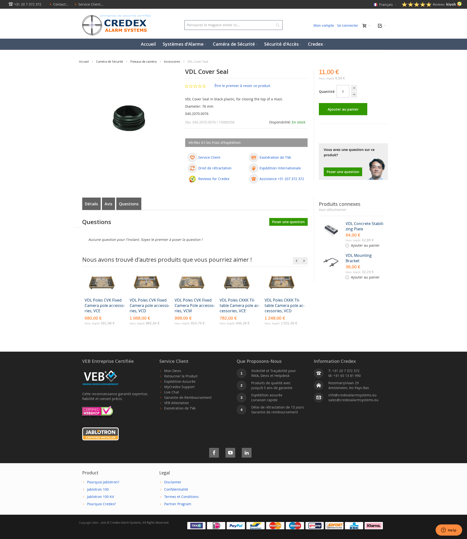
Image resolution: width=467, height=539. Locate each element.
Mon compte (324, 25)
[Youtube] (230, 452)
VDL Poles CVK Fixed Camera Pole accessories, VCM (195, 305)
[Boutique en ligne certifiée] (97, 408)
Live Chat (171, 392)
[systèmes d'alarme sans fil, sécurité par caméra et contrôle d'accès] (115, 16)
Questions (129, 204)
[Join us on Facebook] (214, 452)
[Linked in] (246, 452)
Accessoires (172, 61)
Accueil (84, 61)
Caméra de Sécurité (110, 61)
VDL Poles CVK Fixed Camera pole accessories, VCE (105, 305)
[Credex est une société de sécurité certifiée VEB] (100, 370)
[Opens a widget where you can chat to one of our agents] (448, 530)
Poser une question (343, 171)
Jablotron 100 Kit (100, 496)
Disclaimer (172, 482)
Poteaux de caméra (143, 61)
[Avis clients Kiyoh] (431, 5)
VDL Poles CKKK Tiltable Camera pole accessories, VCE (240, 305)
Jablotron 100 (98, 489)
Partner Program (177, 504)
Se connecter (347, 25)
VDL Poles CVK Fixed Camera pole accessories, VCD (150, 305)
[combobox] (233, 25)
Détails (91, 204)
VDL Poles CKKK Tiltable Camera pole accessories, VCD (285, 305)
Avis (108, 204)
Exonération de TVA (180, 408)
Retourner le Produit (181, 376)
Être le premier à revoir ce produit (242, 85)
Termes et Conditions (181, 496)
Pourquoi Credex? (101, 504)
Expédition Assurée (180, 381)
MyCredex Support (179, 386)
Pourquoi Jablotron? (103, 482)
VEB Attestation (176, 402)
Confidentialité (176, 489)
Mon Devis (172, 370)
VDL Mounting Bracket (359, 258)
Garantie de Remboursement (188, 397)
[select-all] (333, 209)
